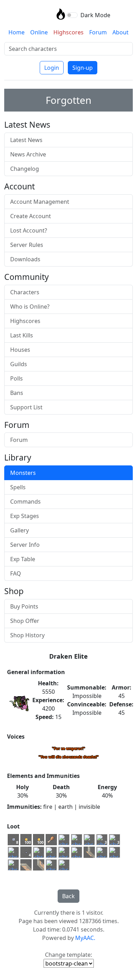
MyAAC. (85, 938)
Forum (98, 32)
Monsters (23, 473)
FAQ (15, 573)
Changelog (24, 169)
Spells (18, 487)
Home (16, 32)
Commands (25, 501)
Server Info (25, 545)
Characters (24, 292)
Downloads (25, 259)
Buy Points (24, 606)
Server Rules (26, 245)
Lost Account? (28, 230)
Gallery (19, 530)
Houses (20, 350)
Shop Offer (24, 621)
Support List (26, 407)
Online (39, 32)
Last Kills (21, 335)
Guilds (18, 364)
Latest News (26, 140)
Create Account (30, 216)
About (120, 32)
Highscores (68, 32)
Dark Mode (95, 15)
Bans (16, 393)
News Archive (28, 154)
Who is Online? (30, 306)
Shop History (27, 635)
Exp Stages (24, 516)
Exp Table (22, 559)
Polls (16, 378)
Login (51, 68)
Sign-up (82, 68)
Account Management (39, 202)
